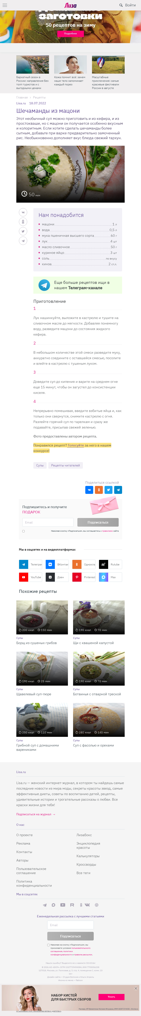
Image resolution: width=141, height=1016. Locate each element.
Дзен (60, 577)
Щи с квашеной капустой (93, 642)
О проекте (24, 835)
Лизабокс (84, 835)
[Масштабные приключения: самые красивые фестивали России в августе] (108, 64)
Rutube (115, 564)
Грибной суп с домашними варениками (37, 747)
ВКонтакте (63, 564)
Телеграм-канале (85, 287)
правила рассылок (83, 954)
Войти (130, 4)
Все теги (83, 872)
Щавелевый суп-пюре (33, 694)
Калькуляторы (88, 856)
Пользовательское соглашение (31, 870)
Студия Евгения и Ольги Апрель (78, 977)
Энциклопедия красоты (88, 845)
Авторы (22, 860)
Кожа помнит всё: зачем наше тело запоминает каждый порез (69, 80)
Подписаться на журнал (33, 814)
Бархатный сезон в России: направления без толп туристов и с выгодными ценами (32, 82)
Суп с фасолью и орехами (93, 745)
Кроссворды (86, 864)
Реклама (23, 843)
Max (113, 577)
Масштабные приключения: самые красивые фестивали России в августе (105, 82)
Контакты (24, 851)
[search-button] (121, 5)
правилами (107, 531)
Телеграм (36, 564)
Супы (40, 465)
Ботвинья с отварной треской (97, 694)
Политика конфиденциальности (34, 883)
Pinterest (89, 577)
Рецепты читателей (65, 465)
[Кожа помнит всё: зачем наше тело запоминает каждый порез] (70, 64)
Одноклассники (89, 564)
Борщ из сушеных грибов (36, 642)
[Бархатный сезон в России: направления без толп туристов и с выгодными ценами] (32, 64)
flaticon (79, 980)
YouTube (36, 577)
